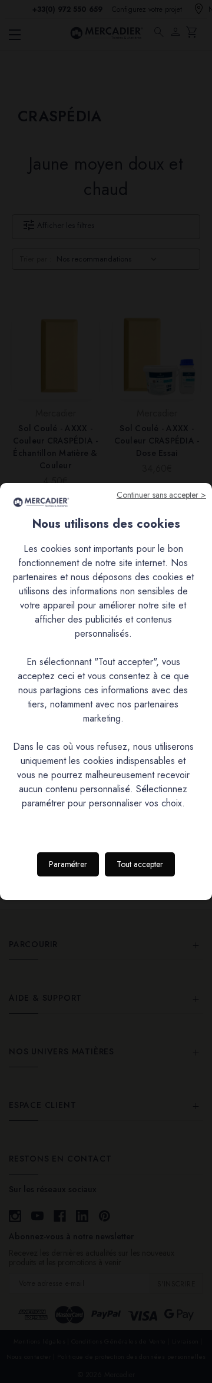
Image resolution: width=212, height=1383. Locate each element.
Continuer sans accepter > (161, 495)
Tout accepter (140, 864)
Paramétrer (68, 864)
